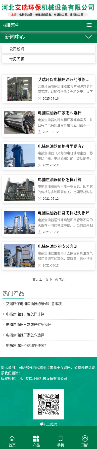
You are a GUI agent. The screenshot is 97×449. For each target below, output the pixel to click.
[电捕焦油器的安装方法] (19, 256)
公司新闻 (16, 49)
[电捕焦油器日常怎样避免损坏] (19, 222)
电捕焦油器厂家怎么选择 (25, 335)
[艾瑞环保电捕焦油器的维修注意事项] (19, 89)
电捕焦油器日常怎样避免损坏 (28, 325)
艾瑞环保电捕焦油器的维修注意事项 (34, 304)
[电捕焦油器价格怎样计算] (19, 189)
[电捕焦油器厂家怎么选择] (19, 122)
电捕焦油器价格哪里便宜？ (27, 345)
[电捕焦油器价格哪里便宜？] (19, 156)
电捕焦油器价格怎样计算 (25, 314)
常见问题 (16, 59)
